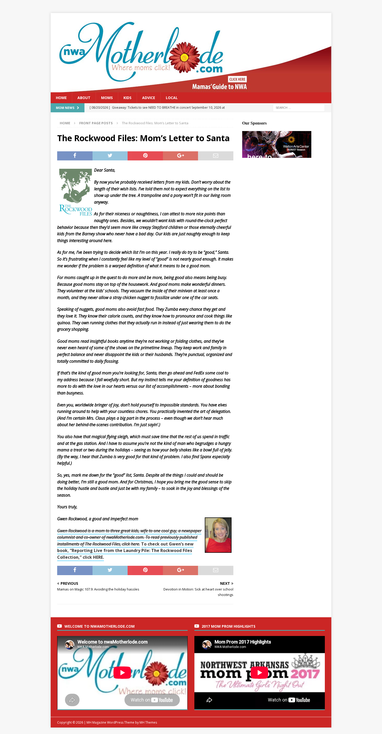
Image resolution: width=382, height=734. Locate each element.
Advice (148, 97)
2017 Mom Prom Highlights (228, 626)
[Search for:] (299, 107)
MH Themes (148, 722)
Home (61, 97)
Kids (127, 97)
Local (172, 97)
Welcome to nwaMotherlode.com (99, 626)
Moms (107, 97)
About (83, 97)
